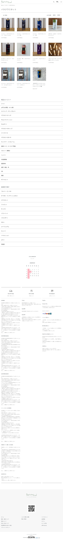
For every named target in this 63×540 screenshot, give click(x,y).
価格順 (54, 15)
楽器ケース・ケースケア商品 (8, 146)
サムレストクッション (6, 119)
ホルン (3, 222)
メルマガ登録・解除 (25, 517)
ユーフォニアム (5, 226)
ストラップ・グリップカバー (8, 111)
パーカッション (5, 235)
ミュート (3, 155)
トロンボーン (4, 218)
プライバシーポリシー (5, 527)
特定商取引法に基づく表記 (6, 525)
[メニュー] (61, 2)
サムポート (4, 124)
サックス (3, 209)
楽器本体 (3, 163)
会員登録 (43, 519)
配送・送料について (5, 519)
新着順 (58, 15)
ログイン (43, 521)
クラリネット (4, 200)
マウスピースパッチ (6, 115)
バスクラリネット (12, 5)
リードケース (4, 133)
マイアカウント (45, 517)
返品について (3, 521)
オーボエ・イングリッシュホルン (9, 195)
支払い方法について (5, 523)
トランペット (4, 213)
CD (2, 171)
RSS (22, 519)
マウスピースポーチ (6, 137)
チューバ (3, 231)
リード (6, 5)
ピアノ (3, 240)
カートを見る (44, 523)
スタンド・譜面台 (5, 150)
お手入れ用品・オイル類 (7, 107)
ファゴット (4, 204)
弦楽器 (3, 244)
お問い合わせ (44, 525)
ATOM (25, 519)
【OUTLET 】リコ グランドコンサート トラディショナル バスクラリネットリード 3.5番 (39, 85)
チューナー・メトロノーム (8, 142)
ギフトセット (4, 179)
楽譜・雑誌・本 (5, 167)
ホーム (2, 5)
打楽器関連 (4, 159)
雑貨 (2, 175)
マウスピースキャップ (6, 128)
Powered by (25, 537)
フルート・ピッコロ (6, 191)
